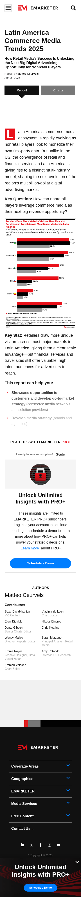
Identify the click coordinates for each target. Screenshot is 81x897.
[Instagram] (49, 845)
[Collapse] (77, 861)
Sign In (60, 454)
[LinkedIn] (22, 845)
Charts (58, 90)
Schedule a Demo (40, 563)
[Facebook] (40, 845)
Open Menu (7, 8)
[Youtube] (58, 845)
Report (8, 73)
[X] (31, 845)
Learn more (30, 548)
